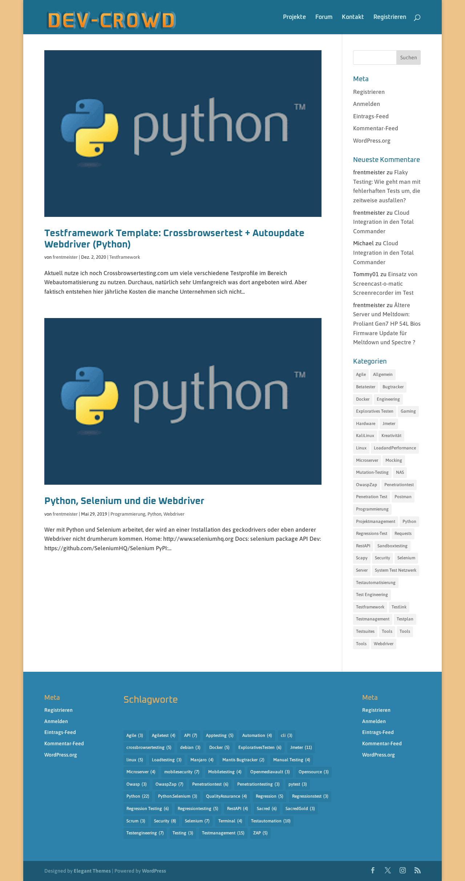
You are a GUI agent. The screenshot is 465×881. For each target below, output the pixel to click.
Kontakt (353, 17)
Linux (361, 448)
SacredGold (300, 808)
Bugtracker (393, 386)
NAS (400, 472)
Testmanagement (372, 619)
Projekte (294, 17)
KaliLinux (365, 435)
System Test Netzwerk (395, 570)
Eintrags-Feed (371, 116)
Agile (361, 374)
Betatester (365, 386)
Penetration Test (371, 496)
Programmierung (127, 514)
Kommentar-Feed (375, 128)
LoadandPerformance (395, 448)
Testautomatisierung (376, 582)
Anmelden (366, 103)
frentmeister (65, 257)
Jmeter (389, 423)
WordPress (154, 871)
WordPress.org (372, 140)
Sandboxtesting (392, 545)
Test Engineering (372, 594)
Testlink (399, 607)
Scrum (135, 821)
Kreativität (391, 435)
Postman (403, 496)
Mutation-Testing (372, 472)
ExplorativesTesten (260, 747)
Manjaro (202, 759)
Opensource (314, 771)
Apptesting (220, 735)
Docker (362, 399)
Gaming (408, 411)
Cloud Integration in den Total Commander (383, 221)
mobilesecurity (181, 771)
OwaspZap (366, 484)
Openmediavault (270, 771)
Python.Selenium (177, 796)
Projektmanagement (375, 521)
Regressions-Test (371, 533)
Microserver (367, 460)
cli (286, 735)
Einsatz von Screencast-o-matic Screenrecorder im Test (385, 283)
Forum (323, 17)
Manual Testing (291, 759)
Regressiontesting (198, 808)
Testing (183, 833)
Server (362, 570)
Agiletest (163, 735)
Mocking (393, 460)
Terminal (230, 821)
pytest (297, 784)
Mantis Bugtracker (243, 759)
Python (154, 514)
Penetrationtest (399, 484)
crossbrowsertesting (148, 747)
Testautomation (271, 821)
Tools (387, 631)
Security (382, 557)
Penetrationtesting (258, 784)
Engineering (388, 399)
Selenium (406, 557)
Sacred (267, 808)
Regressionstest (310, 796)
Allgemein (383, 374)
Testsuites (365, 631)
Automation (257, 735)
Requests (403, 533)
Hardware (365, 423)
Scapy (362, 557)
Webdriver (174, 514)
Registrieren (389, 17)
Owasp (136, 784)
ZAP (260, 833)
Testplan (405, 619)
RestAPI (363, 545)
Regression (269, 796)
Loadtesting (167, 759)
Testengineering (145, 833)
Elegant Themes (92, 871)
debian (190, 747)
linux (134, 759)
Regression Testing (147, 808)
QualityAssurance (226, 796)
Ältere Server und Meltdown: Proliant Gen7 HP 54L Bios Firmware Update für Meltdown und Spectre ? (387, 323)
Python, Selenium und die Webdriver (124, 501)
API (190, 735)
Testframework (124, 257)
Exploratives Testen (374, 411)
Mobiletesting (225, 771)
